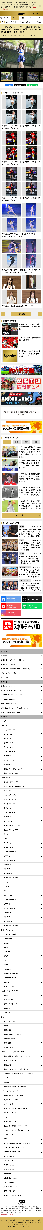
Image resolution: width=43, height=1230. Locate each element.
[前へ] (40, 54)
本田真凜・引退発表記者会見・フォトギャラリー (20, 306)
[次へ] (3, 54)
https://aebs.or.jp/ (7, 1214)
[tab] (7, 18)
